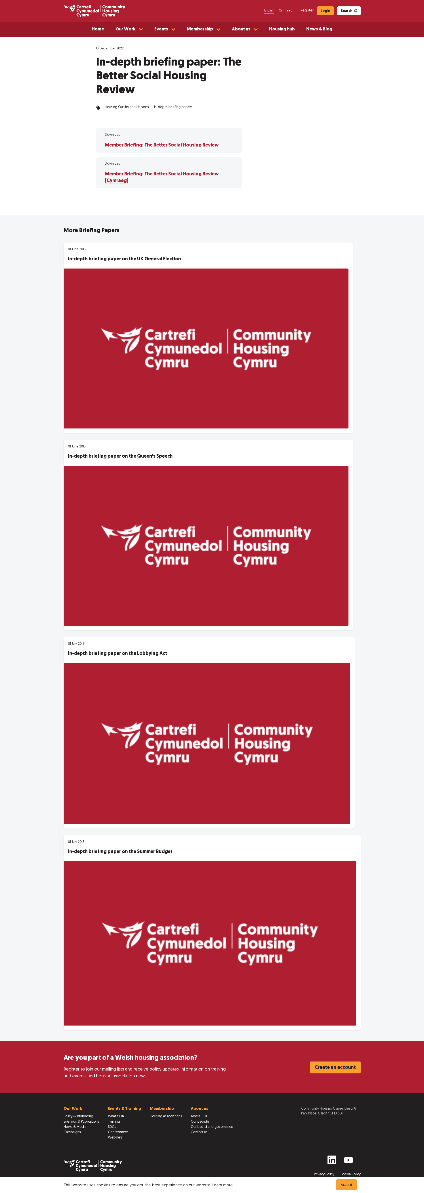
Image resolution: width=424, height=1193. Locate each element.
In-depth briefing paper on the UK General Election (124, 259)
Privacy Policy (324, 1174)
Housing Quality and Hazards (127, 107)
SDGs (112, 1127)
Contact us (199, 1132)
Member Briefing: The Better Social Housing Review (162, 145)
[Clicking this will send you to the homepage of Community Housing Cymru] (94, 10)
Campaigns (72, 1132)
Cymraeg (285, 10)
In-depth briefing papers (173, 107)
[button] (129, 29)
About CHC (199, 1116)
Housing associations (166, 1116)
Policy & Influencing (78, 1116)
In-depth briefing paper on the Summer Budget (120, 851)
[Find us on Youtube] (348, 1162)
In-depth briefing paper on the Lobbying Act (117, 653)
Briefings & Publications (81, 1121)
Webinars (115, 1137)
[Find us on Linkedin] (331, 1162)
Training (114, 1121)
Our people (200, 1121)
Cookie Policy (350, 1174)
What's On (116, 1116)
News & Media (75, 1127)
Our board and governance (212, 1127)
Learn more (222, 1185)
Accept (346, 1185)
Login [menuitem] (325, 11)
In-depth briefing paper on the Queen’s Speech (120, 456)
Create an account (335, 1067)
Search (346, 11)
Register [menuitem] (307, 10)
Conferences (118, 1132)
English (269, 10)
